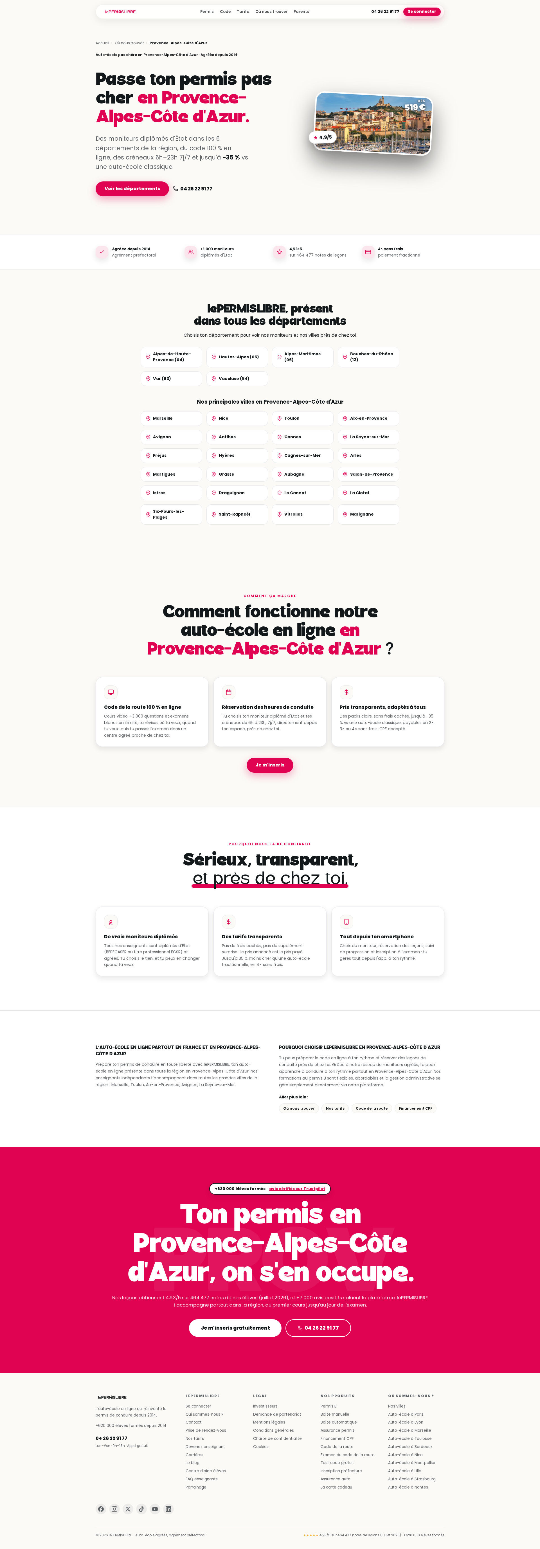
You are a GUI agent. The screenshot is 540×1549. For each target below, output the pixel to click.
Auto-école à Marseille (409, 1430)
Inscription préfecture (341, 1471)
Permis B (329, 1406)
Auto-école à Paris (406, 1414)
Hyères (226, 455)
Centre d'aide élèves (206, 1471)
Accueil (102, 43)
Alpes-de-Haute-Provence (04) (172, 357)
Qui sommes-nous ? (205, 1414)
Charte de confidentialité (277, 1438)
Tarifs (243, 11)
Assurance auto (335, 1479)
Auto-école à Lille (404, 1471)
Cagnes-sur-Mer (302, 455)
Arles (355, 455)
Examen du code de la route (348, 1455)
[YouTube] (155, 1509)
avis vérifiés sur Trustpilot (297, 1188)
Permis (207, 11)
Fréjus (159, 455)
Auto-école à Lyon (405, 1422)
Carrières (194, 1455)
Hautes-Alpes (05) (239, 357)
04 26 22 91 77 (385, 11)
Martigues (164, 474)
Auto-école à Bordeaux (410, 1446)
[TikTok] (141, 1509)
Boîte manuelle (335, 1414)
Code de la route (372, 1108)
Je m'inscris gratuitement (235, 1328)
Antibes (227, 437)
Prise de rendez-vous (206, 1430)
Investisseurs (265, 1406)
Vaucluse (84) (234, 378)
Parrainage (196, 1487)
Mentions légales (269, 1422)
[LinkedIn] (168, 1509)
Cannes (292, 437)
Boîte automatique (339, 1422)
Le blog (192, 1462)
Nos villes (397, 1406)
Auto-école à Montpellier (412, 1462)
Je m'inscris (270, 765)
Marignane (362, 514)
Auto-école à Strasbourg (412, 1479)
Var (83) (162, 378)
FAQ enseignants (202, 1479)
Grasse (226, 474)
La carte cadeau (336, 1487)
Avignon (162, 437)
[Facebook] (101, 1509)
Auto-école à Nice (405, 1455)
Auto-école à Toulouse (410, 1438)
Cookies (261, 1446)
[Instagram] (114, 1509)
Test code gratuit (337, 1462)
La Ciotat (360, 493)
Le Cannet (295, 493)
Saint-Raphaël (234, 514)
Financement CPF (415, 1108)
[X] (128, 1509)
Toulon (292, 418)
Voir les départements (132, 188)
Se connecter (422, 11)
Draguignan (232, 493)
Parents (301, 11)
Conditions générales (273, 1430)
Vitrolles (293, 514)
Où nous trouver (271, 11)
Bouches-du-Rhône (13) (371, 357)
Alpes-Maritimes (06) (302, 357)
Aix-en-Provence (369, 418)
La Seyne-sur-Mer (369, 437)
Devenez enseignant (205, 1446)
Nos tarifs (335, 1108)
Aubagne (294, 474)
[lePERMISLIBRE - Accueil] (120, 12)
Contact (194, 1422)
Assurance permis (337, 1430)
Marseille (163, 418)
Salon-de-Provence (371, 474)
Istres (159, 493)
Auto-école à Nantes (408, 1487)
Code (225, 11)
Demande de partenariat (277, 1414)
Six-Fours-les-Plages (168, 514)
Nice (223, 418)
